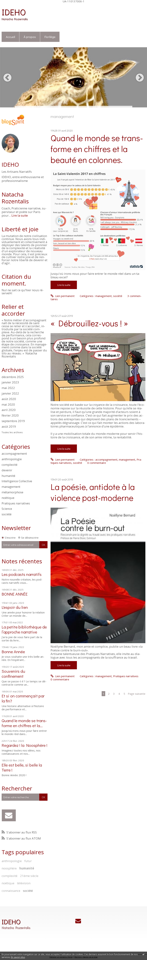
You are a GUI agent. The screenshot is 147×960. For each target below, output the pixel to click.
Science (7, 509)
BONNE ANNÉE (15, 594)
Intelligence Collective (17, 481)
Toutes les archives (12, 432)
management (11, 487)
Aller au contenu (11, 5)
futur (28, 861)
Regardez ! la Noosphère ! (24, 745)
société (6, 514)
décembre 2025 (13, 377)
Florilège (49, 37)
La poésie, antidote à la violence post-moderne (93, 492)
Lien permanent (64, 296)
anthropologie (12, 459)
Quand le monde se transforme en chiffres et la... (24, 723)
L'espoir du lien (15, 607)
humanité (8, 476)
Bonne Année (13, 651)
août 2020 (9, 399)
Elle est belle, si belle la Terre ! (22, 767)
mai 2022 (8, 388)
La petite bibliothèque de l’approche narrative (24, 629)
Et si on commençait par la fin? (23, 698)
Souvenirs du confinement (13, 673)
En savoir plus (18, 957)
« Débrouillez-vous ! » (89, 323)
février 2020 (10, 415)
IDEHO (14, 11)
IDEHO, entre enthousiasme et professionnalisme (23, 179)
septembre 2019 (13, 421)
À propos (30, 37)
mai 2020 (8, 404)
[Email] (9, 815)
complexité (9, 465)
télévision (23, 883)
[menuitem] (10, 37)
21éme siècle (29, 876)
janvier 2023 (10, 382)
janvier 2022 (10, 393)
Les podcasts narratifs (22, 574)
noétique (8, 498)
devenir (7, 470)
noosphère (9, 868)
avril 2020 (9, 410)
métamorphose (12, 492)
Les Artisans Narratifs (17, 171)
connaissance (11, 891)
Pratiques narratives (16, 503)
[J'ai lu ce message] (143, 954)
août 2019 (9, 426)
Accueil (10, 37)
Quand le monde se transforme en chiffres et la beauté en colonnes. (97, 148)
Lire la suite (19, 215)
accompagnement (14, 453)
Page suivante (136, 693)
